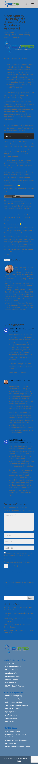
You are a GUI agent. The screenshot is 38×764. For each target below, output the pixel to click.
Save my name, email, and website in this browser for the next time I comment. (18, 555)
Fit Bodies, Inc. (10, 743)
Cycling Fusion (10, 712)
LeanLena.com (10, 721)
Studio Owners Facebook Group (17, 747)
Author (7, 260)
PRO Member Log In (13, 667)
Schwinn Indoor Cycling (14, 699)
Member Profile (11, 673)
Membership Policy (12, 676)
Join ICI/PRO (10, 663)
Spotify (6, 37)
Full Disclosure (11, 683)
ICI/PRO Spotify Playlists (14, 686)
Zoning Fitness (11, 718)
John (8, 32)
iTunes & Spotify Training (20, 35)
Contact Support (11, 680)
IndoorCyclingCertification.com (17, 740)
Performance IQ (11, 715)
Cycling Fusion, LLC (12, 731)
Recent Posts (15, 260)
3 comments (15, 37)
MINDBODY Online (12, 709)
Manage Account (11, 670)
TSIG (19, 761)
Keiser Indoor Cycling (13, 702)
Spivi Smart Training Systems (16, 705)
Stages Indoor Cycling (13, 696)
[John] (9, 272)
